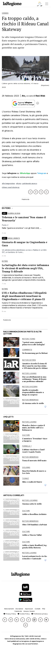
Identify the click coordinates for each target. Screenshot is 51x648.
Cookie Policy (24, 614)
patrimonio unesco (29, 183)
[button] (5, 620)
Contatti (37, 609)
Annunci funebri (29, 611)
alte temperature (8, 183)
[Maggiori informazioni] (37, 103)
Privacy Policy (10, 614)
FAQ (43, 609)
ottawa (18, 183)
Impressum (29, 609)
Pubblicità (18, 611)
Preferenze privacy (40, 614)
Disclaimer (19, 609)
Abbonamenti (9, 609)
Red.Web (40, 96)
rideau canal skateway (10, 187)
